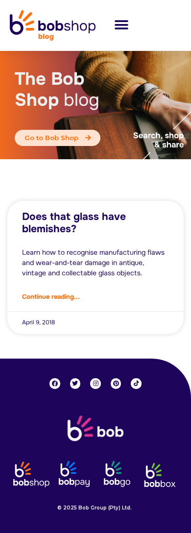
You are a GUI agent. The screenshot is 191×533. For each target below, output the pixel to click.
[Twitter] (75, 383)
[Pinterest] (116, 383)
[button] (121, 25)
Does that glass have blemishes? (74, 222)
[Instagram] (95, 383)
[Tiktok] (136, 383)
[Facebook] (54, 383)
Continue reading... (51, 296)
